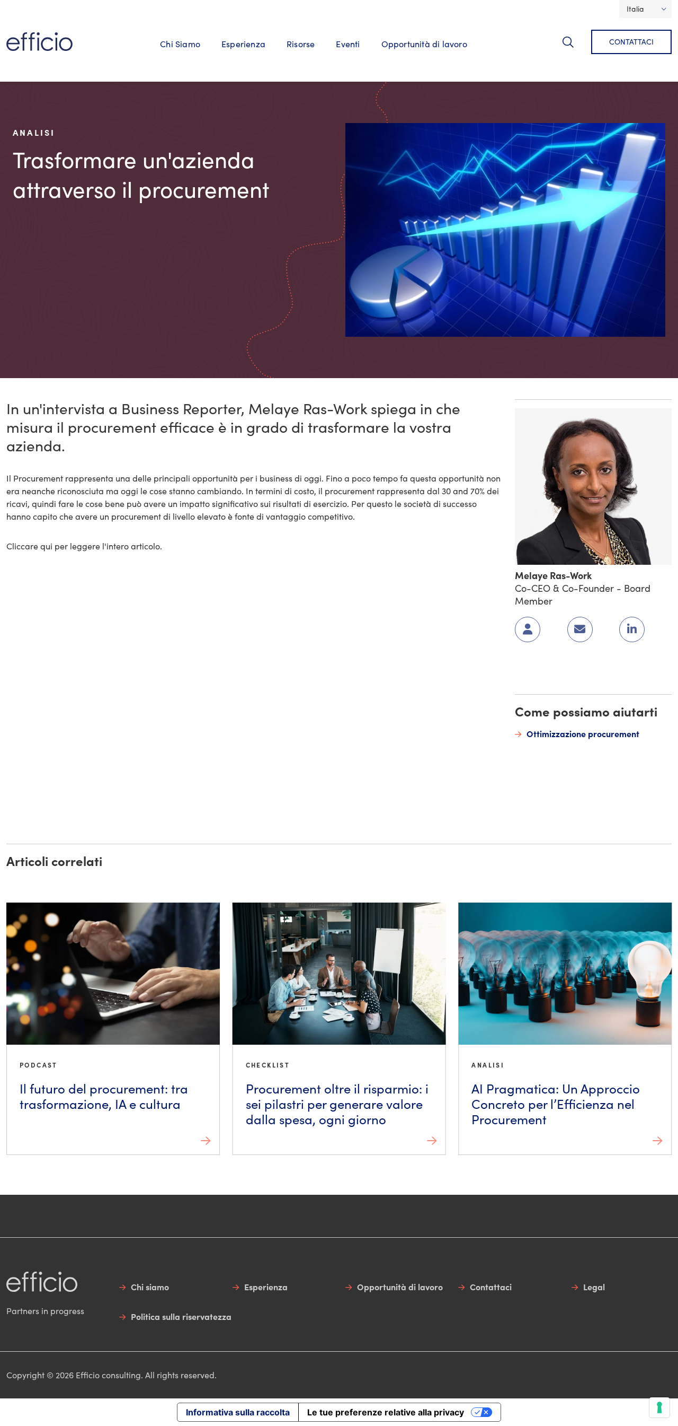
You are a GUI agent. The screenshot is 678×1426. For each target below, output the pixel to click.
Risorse (301, 43)
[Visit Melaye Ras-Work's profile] (593, 485)
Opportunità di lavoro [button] (424, 43)
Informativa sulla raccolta (238, 1412)
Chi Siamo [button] (180, 43)
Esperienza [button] (243, 43)
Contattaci (631, 42)
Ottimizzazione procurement (583, 733)
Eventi (348, 43)
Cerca (574, 48)
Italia (635, 9)
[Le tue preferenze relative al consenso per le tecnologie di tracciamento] (659, 1407)
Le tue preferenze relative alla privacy (385, 1412)
